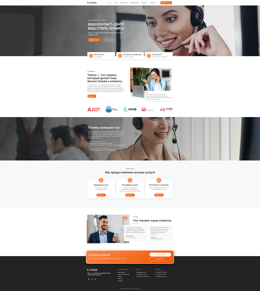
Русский (152, 2)
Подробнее (101, 195)
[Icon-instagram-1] (92, 279)
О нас (115, 2)
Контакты (144, 2)
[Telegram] (88, 279)
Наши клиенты (135, 2)
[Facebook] (95, 279)
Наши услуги (123, 2)
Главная (109, 2)
